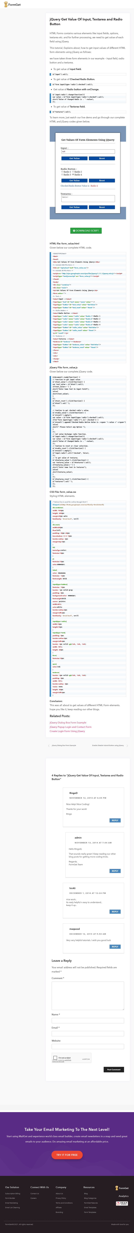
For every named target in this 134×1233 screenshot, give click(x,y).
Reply (115, 820)
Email (56, 1027)
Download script (87, 230)
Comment (58, 978)
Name (56, 1014)
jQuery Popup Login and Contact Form (70, 727)
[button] (67, 1155)
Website (56, 1040)
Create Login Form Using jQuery (67, 731)
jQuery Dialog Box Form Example (68, 722)
